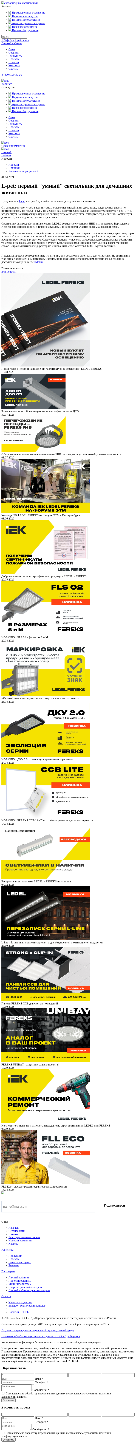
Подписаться (114, 1205)
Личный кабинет (11, 43)
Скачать (13, 68)
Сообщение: (40, 1389)
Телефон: (41, 1382)
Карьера (13, 1243)
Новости (13, 62)
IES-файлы (8, 40)
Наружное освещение (24, 16)
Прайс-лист (22, 40)
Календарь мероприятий (23, 171)
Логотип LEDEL (18, 1311)
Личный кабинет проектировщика (29, 1290)
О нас (11, 49)
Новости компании (20, 1240)
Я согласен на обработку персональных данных (39, 1217)
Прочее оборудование (24, 30)
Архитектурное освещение (28, 23)
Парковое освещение (24, 26)
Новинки (14, 167)
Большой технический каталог (27, 1305)
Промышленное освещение (28, 12)
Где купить (15, 55)
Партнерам (8, 1271)
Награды (13, 1227)
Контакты (14, 65)
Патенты (13, 1234)
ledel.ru (38, 261)
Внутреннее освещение (25, 19)
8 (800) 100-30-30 (11, 74)
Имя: (39, 1378)
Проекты (13, 58)
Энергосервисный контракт (25, 1287)
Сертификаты (16, 1230)
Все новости (8, 271)
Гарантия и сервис (19, 1262)
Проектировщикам (19, 1280)
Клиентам (7, 1249)
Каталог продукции (20, 1302)
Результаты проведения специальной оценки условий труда (37, 1330)
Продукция (15, 1255)
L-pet (22, 201)
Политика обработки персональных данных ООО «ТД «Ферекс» (40, 1336)
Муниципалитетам (19, 1283)
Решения (13, 1265)
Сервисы (13, 52)
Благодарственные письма (24, 1237)
